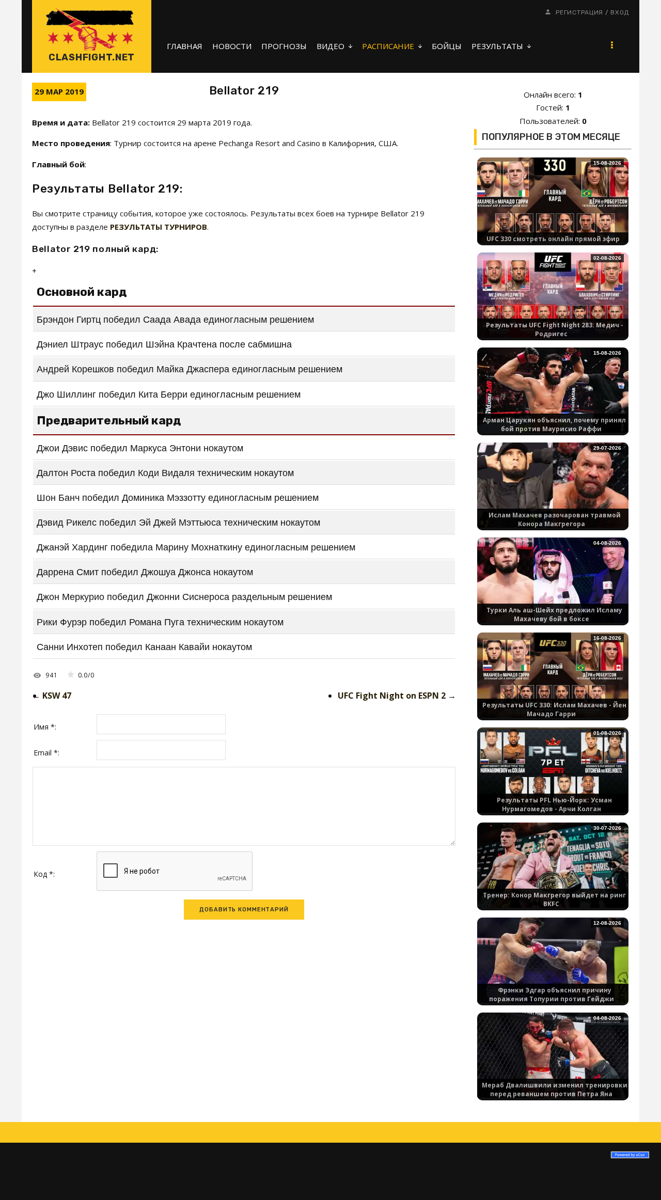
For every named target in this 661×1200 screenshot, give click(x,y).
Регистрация (579, 12)
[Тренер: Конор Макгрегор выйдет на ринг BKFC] (552, 864)
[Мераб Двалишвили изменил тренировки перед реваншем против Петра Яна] (552, 1054)
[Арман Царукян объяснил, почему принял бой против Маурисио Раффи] (552, 389)
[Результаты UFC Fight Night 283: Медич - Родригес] (552, 294)
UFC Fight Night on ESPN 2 (392, 695)
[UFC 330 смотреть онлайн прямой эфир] (552, 199)
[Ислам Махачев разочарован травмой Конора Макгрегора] (552, 484)
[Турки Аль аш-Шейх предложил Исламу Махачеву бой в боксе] (552, 579)
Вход (619, 12)
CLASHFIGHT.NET (92, 57)
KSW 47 (56, 695)
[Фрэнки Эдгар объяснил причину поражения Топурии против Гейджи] (552, 959)
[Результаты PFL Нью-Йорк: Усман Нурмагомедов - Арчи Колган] (552, 769)
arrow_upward (638, 1177)
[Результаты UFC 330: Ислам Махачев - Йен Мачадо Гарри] (552, 674)
